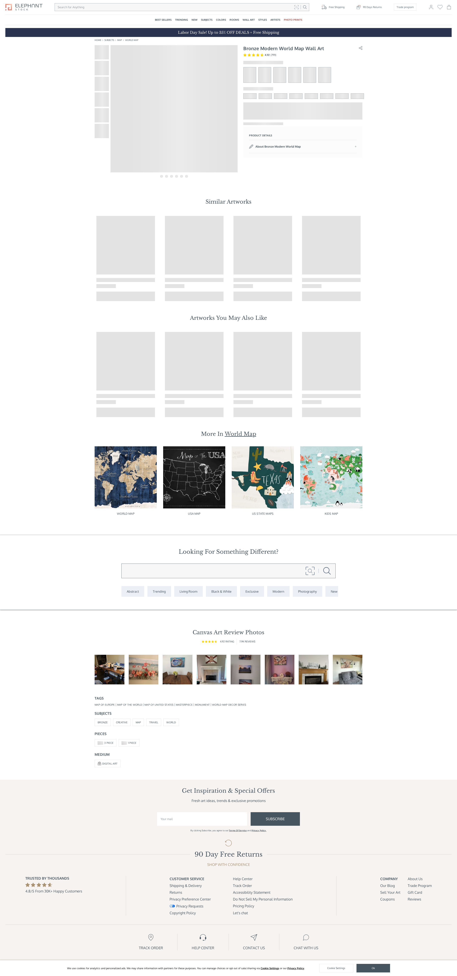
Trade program (405, 7)
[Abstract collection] (132, 591)
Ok (373, 968)
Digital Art (109, 763)
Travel (153, 722)
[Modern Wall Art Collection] (278, 591)
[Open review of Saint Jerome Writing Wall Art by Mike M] (109, 670)
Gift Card (415, 892)
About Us (415, 878)
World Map (131, 40)
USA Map (194, 513)
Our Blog (387, 885)
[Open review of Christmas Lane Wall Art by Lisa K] (313, 670)
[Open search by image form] (296, 7)
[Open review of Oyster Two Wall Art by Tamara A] (177, 670)
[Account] (431, 9)
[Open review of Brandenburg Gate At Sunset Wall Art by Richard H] (245, 670)
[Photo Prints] (334, 591)
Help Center (243, 878)
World (171, 722)
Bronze (103, 722)
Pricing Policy (243, 906)
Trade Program (420, 885)
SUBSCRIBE (275, 818)
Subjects (109, 40)
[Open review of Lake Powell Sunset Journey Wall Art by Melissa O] (280, 670)
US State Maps (262, 513)
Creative (121, 722)
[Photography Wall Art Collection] (307, 591)
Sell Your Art (390, 892)
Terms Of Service (238, 830)
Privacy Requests (189, 906)
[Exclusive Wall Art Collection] (252, 591)
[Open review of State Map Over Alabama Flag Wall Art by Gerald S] (212, 670)
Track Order (242, 885)
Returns (176, 892)
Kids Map (331, 513)
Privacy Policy (295, 968)
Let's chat (240, 913)
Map (119, 40)
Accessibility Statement (251, 892)
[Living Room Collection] (188, 591)
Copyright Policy (183, 913)
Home (98, 40)
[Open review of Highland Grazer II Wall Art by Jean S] (348, 670)
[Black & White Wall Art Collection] (221, 591)
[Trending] (159, 591)
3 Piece (108, 742)
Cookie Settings (270, 968)
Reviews (414, 899)
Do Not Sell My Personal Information (263, 899)
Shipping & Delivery (186, 885)
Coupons (387, 899)
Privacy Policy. (259, 830)
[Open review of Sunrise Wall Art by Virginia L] (144, 670)
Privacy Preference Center (190, 899)
